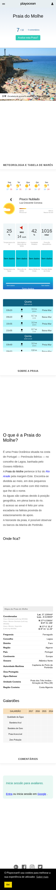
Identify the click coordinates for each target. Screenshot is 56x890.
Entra (9, 793)
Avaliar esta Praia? (28, 37)
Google (41, 793)
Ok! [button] (8, 884)
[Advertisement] (28, 125)
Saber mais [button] (42, 877)
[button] (3, 4)
